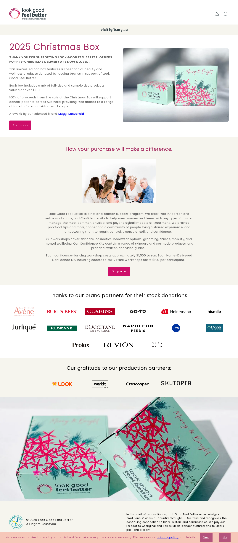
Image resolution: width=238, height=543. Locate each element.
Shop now (20, 125)
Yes (206, 537)
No (225, 537)
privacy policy (167, 537)
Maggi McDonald (71, 114)
